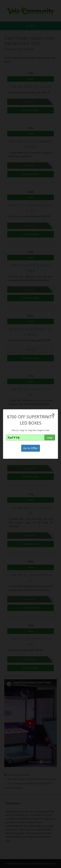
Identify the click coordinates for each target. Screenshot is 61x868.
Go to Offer (30, 448)
